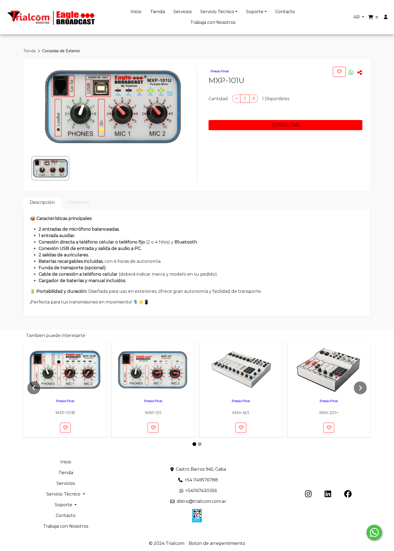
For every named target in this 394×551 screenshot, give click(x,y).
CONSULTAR (285, 125)
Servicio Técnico (217, 11)
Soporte (254, 11)
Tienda (157, 11)
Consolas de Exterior (61, 50)
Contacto (285, 11)
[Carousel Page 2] (200, 444)
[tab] (42, 203)
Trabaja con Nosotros (212, 22)
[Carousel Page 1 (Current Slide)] (194, 444)
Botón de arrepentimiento (217, 543)
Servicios (182, 11)
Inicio (136, 11)
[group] (113, 107)
